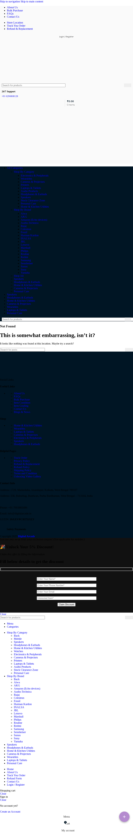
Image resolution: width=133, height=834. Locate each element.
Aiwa (24, 213)
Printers (25, 184)
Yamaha (25, 272)
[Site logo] (10, 81)
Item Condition (22, 402)
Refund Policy (22, 467)
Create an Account (10, 811)
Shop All (19, 275)
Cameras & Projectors (33, 181)
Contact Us (20, 408)
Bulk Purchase (22, 399)
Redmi (24, 257)
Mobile (18, 638)
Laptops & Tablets (31, 188)
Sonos (24, 266)
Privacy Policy (22, 460)
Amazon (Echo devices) (34, 219)
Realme (25, 254)
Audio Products (29, 191)
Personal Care (28, 203)
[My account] (66, 160)
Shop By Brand (22, 209)
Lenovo (25, 244)
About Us (19, 393)
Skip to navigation (10, 1)
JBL (23, 241)
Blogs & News (22, 412)
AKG (24, 216)
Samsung (26, 260)
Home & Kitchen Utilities (35, 206)
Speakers (26, 197)
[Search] (127, 85)
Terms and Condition (25, 473)
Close (3, 614)
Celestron (26, 229)
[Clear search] (121, 85)
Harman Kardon (30, 235)
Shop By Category (24, 171)
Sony (23, 269)
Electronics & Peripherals (34, 175)
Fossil (24, 232)
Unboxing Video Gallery (27, 476)
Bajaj (23, 226)
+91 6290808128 (10, 96)
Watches (18, 651)
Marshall (25, 247)
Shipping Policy (22, 470)
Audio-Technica (29, 222)
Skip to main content (32, 1)
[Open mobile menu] (66, 110)
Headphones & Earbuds (34, 194)
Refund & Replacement (27, 464)
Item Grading (21, 405)
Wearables (26, 178)
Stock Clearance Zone (33, 200)
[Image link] (13, 376)
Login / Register (16, 784)
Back (17, 635)
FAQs (17, 396)
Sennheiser (27, 263)
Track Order (20, 457)
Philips (24, 250)
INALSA (26, 238)
